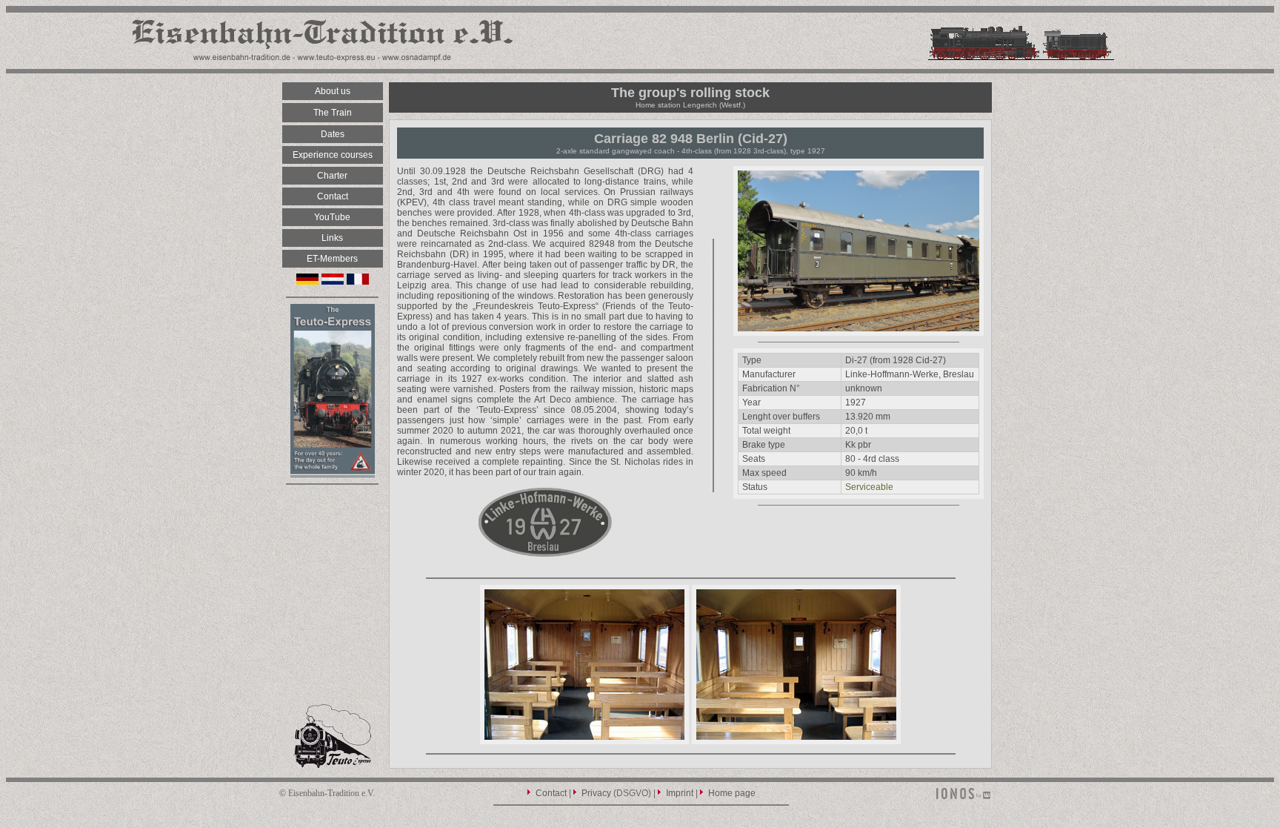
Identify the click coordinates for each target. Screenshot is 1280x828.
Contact (551, 793)
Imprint (679, 793)
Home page (732, 793)
